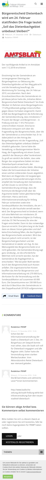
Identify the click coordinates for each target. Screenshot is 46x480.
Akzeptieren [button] (8, 476)
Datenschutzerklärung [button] (33, 472)
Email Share (14, 296)
